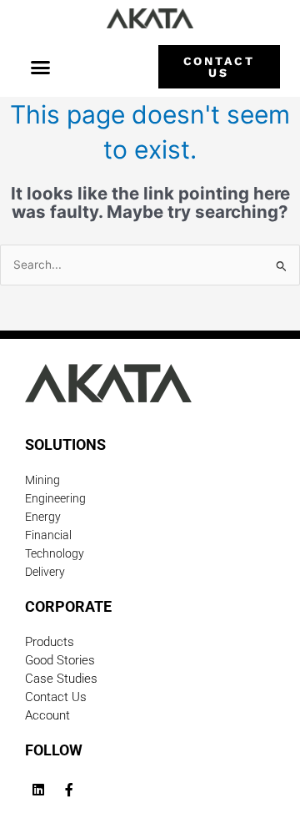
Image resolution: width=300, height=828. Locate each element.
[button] (40, 67)
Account (47, 715)
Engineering (55, 498)
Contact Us (56, 696)
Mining (42, 480)
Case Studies (61, 678)
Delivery (45, 571)
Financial (48, 535)
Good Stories (60, 660)
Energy (43, 516)
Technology (54, 553)
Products (49, 641)
